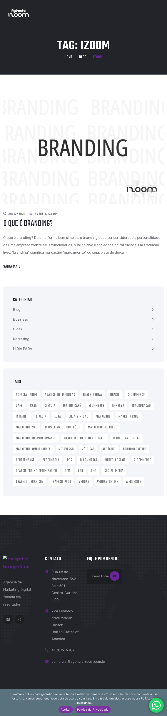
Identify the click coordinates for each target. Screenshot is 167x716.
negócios (108, 449)
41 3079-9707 (63, 650)
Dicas (17, 329)
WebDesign (133, 482)
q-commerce (88, 460)
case (33, 406)
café (19, 406)
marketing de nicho (102, 427)
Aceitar (66, 709)
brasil (115, 395)
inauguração (141, 406)
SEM (67, 471)
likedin (41, 417)
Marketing (21, 339)
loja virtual (78, 417)
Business (20, 319)
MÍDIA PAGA (22, 349)
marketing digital (126, 438)
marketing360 (129, 417)
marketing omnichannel (33, 449)
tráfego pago (61, 482)
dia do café (72, 406)
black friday (92, 395)
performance (25, 460)
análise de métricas (60, 395)
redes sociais (115, 460)
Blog (83, 57)
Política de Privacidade (93, 709)
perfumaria (50, 460)
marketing (103, 417)
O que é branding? (28, 224)
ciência (50, 406)
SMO (94, 471)
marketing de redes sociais (84, 438)
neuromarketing (135, 449)
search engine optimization (36, 471)
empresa (118, 406)
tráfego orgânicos (29, 482)
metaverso (66, 449)
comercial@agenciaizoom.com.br (78, 661)
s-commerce (142, 460)
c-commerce (136, 395)
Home (69, 57)
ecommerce (96, 406)
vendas (84, 482)
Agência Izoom (46, 213)
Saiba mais (11, 266)
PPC (69, 460)
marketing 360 (26, 427)
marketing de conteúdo (62, 427)
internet (22, 417)
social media (114, 471)
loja (57, 417)
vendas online (107, 482)
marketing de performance (36, 438)
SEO (80, 471)
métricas (88, 449)
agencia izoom (26, 395)
